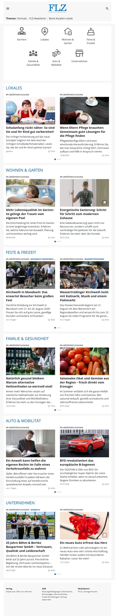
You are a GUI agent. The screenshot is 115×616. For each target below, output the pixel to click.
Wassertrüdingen (94, 259)
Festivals (22, 18)
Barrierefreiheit (60, 594)
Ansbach (35, 509)
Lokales (14, 88)
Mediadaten (84, 588)
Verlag (9, 588)
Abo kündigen (47, 594)
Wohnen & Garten (24, 170)
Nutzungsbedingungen (51, 591)
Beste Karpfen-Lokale (61, 18)
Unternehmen (20, 502)
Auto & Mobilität (23, 420)
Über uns (20, 591)
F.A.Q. (80, 591)
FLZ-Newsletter (37, 18)
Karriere (28, 591)
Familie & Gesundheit (27, 338)
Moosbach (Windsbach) (43, 259)
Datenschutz (67, 591)
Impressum (10, 591)
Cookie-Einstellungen (50, 597)
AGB (44, 588)
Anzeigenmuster (90, 591)
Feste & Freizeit (21, 252)
